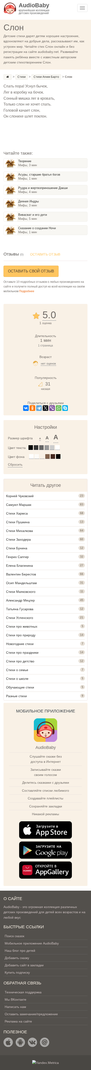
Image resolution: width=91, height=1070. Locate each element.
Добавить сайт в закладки (24, 965)
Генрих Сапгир (17, 557)
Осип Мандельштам (21, 583)
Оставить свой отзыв (31, 271)
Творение (24, 161)
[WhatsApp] (58, 408)
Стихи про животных (21, 626)
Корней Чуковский (20, 496)
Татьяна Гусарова (19, 609)
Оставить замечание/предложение (31, 1014)
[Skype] (65, 408)
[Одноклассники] (32, 408)
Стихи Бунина (16, 548)
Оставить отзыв (45, 254)
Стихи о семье (17, 670)
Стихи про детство (20, 661)
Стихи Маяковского (20, 592)
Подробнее (26, 291)
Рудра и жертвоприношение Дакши (43, 188)
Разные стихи (16, 696)
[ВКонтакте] (26, 408)
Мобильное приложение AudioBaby (32, 943)
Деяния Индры (28, 201)
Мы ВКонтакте (15, 999)
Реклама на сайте (18, 1021)
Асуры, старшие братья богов (39, 174)
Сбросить (15, 464)
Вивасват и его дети (32, 214)
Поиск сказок (14, 936)
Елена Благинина (19, 565)
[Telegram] (39, 408)
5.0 (49, 315)
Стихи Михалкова (19, 531)
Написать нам (15, 1007)
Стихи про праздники (22, 652)
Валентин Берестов (21, 574)
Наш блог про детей (20, 950)
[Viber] (52, 408)
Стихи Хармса (17, 513)
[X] (45, 408)
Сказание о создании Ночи (37, 228)
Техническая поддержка (23, 992)
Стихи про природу (20, 635)
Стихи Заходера (18, 539)
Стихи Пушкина (18, 522)
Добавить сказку (17, 958)
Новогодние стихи (20, 644)
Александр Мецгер (20, 600)
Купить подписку (17, 972)
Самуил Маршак (18, 505)
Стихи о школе (17, 679)
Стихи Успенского (19, 618)
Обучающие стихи (20, 687)
